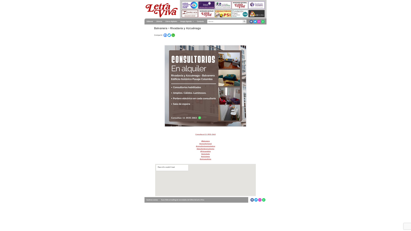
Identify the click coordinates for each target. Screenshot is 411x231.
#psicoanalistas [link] (205, 159)
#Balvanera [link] (205, 141)
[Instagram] (259, 21)
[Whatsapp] (263, 21)
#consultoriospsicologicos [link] (205, 146)
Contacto (200, 21)
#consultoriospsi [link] (205, 144)
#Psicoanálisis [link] (205, 151)
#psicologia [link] (205, 154)
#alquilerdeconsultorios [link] (205, 149)
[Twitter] (255, 21)
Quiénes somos (152, 200)
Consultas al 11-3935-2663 (205, 134)
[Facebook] (251, 21)
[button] (187, 21)
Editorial (150, 21)
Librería (159, 21)
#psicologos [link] (205, 156)
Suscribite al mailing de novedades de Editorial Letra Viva (182, 200)
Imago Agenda (186, 21)
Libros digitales (171, 21)
